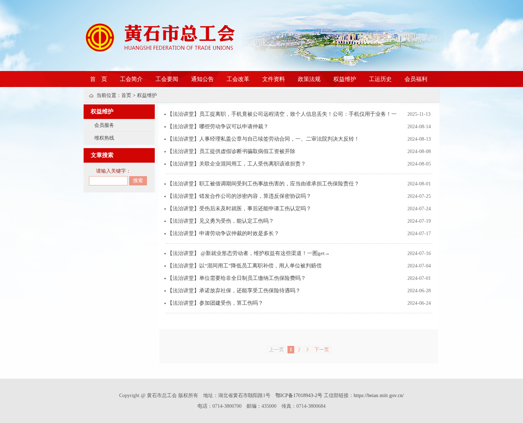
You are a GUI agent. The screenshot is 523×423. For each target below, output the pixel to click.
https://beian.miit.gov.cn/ (379, 395)
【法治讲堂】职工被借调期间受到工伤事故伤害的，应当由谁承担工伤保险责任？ (263, 183)
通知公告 (202, 79)
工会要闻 (166, 79)
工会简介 (131, 79)
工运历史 (380, 79)
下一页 (321, 349)
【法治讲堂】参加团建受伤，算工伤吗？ (215, 303)
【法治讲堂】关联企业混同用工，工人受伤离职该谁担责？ (236, 164)
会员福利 (416, 79)
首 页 (98, 79)
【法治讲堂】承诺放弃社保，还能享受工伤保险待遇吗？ (234, 290)
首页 (126, 95)
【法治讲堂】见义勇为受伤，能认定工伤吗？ (220, 221)
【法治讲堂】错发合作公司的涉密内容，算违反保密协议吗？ (239, 196)
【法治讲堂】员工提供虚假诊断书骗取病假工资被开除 (231, 151)
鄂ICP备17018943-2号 (299, 395)
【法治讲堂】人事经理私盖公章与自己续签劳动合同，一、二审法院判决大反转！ (263, 139)
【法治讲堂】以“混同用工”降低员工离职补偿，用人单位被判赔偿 (244, 266)
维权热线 (104, 138)
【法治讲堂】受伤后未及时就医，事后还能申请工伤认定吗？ (239, 208)
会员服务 (104, 125)
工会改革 (238, 79)
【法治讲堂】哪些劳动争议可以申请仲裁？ (218, 126)
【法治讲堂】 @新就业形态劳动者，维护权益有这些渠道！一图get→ (248, 253)
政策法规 (309, 79)
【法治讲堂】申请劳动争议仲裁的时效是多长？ (223, 233)
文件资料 (273, 79)
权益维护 (344, 79)
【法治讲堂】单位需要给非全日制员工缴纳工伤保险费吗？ (236, 278)
